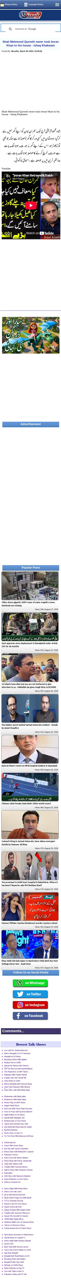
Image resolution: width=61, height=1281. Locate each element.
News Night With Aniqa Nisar (16, 1189)
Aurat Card (8, 1244)
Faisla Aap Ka (9, 1142)
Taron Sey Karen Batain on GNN (17, 1250)
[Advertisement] (31, 85)
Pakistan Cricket (11, 1155)
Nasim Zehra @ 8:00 (12, 1207)
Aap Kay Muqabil (11, 1253)
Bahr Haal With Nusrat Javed (16, 1247)
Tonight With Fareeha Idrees (15, 1167)
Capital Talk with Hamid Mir (15, 1078)
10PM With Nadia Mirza (13, 1219)
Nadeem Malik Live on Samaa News (19, 1222)
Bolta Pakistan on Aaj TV (14, 1268)
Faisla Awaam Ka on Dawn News (17, 1228)
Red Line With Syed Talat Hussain (18, 1109)
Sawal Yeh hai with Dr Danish (16, 1216)
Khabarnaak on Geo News (15, 1121)
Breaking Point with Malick (15, 1259)
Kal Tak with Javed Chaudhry (16, 1149)
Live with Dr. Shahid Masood (15, 1050)
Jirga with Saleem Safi (13, 1164)
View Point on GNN (12, 1081)
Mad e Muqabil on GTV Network (17, 1053)
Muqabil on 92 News (12, 1056)
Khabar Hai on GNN (12, 1063)
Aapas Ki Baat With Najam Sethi (17, 1210)
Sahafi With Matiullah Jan (14, 1118)
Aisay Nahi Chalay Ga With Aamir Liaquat (18, 1198)
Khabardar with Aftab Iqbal (15, 1096)
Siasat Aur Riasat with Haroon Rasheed (16, 1066)
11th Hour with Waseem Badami (17, 1176)
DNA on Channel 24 (12, 1182)
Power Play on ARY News (14, 1102)
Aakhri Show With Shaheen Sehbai (18, 1170)
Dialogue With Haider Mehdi (15, 1075)
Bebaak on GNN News (13, 1265)
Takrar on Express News (14, 1225)
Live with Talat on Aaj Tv (14, 1271)
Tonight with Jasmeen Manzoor (17, 1213)
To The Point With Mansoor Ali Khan (18, 1136)
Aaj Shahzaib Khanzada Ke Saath (18, 1127)
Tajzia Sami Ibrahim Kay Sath (16, 1124)
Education (8, 1173)
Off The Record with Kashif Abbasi (18, 1069)
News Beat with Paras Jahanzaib (17, 1161)
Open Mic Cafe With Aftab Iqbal (17, 1090)
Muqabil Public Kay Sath (14, 1262)
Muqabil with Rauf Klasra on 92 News (16, 1256)
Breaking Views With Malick (15, 1059)
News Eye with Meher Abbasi (16, 1158)
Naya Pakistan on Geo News (16, 1179)
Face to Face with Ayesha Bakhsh (18, 1112)
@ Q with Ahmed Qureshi (14, 1195)
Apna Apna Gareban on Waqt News (18, 1235)
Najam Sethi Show (11, 1106)
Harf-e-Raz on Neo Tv (13, 1133)
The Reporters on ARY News (16, 1072)
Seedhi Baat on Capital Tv (14, 1238)
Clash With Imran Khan (13, 1145)
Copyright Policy (35, 4)
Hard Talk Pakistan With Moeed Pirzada (17, 1087)
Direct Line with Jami (12, 1192)
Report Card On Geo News (15, 1204)
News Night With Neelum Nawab (17, 1241)
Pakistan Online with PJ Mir (15, 1274)
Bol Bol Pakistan (10, 1130)
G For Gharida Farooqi (13, 1201)
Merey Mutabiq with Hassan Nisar (18, 1084)
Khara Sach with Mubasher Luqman (19, 1152)
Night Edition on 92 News (14, 1115)
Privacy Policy (11, 4)
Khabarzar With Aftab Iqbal (15, 1099)
